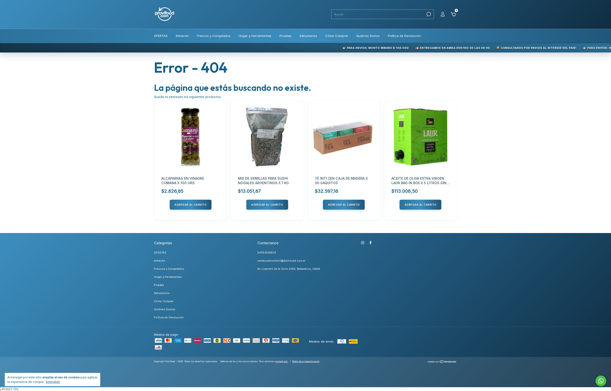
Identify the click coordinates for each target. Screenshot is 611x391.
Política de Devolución (404, 36)
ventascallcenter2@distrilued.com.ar (281, 260)
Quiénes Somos (368, 36)
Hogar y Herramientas (255, 36)
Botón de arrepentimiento (305, 361)
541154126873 (266, 252)
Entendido (53, 382)
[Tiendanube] (442, 362)
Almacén (182, 36)
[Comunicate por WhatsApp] (600, 381)
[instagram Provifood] (362, 242)
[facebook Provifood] (370, 242)
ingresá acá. (281, 361)
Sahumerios (308, 36)
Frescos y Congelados (214, 36)
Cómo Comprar (336, 36)
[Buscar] (428, 14)
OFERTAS (161, 36)
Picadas (285, 36)
